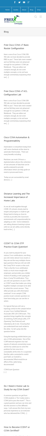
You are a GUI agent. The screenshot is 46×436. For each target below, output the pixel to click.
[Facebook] (15, 2)
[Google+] (29, 2)
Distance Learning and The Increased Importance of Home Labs (17, 197)
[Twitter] (19, 2)
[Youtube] (24, 2)
